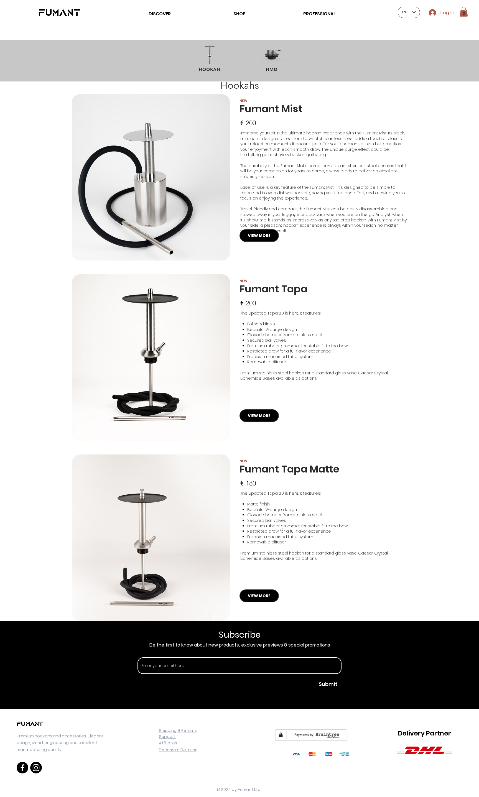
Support (167, 736)
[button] (464, 12)
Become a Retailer (178, 750)
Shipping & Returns (178, 730)
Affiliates (168, 743)
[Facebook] (22, 767)
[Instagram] (36, 767)
